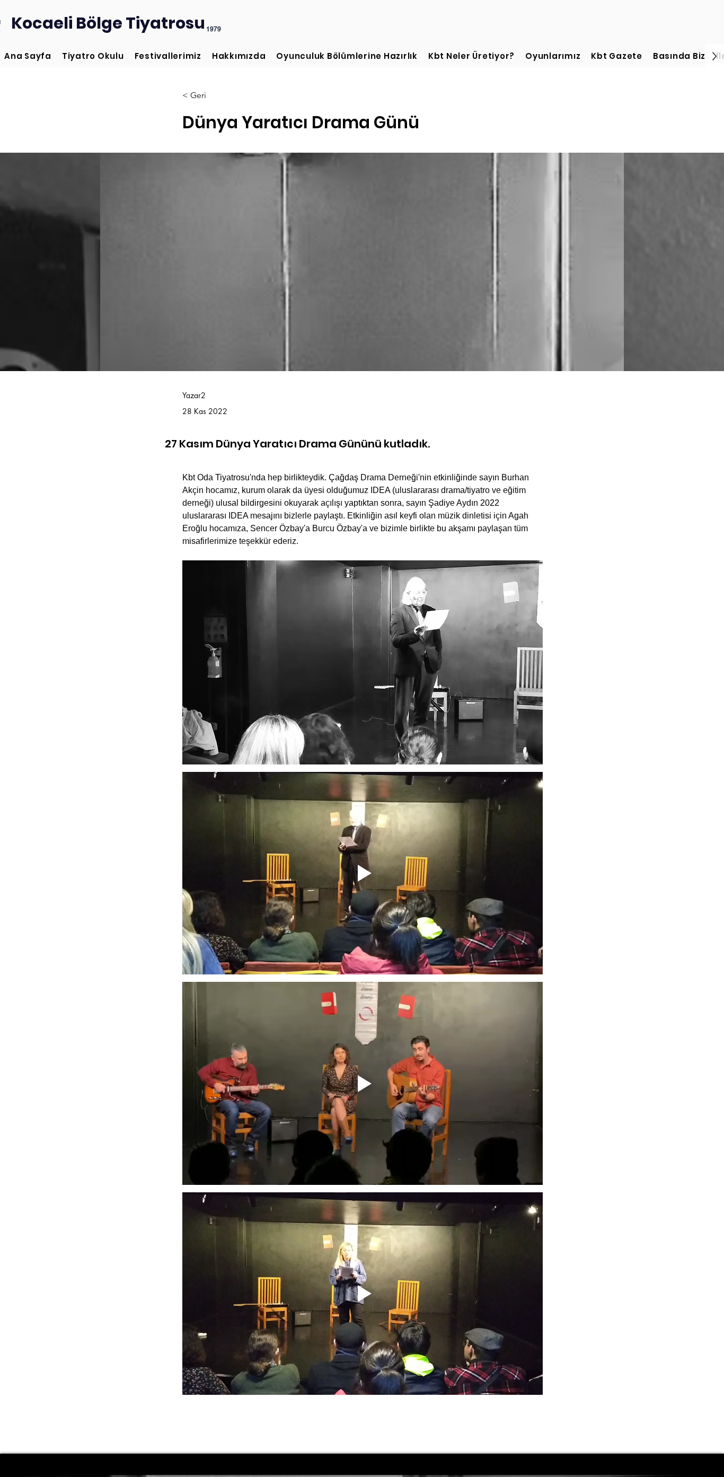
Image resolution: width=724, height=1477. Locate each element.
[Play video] (362, 873)
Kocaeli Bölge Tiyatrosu (108, 23)
